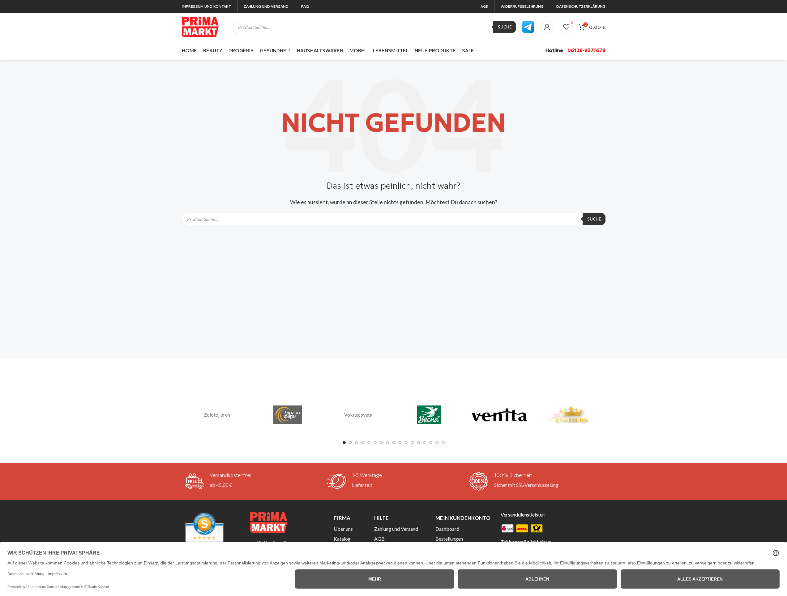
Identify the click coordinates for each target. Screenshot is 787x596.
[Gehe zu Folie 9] (393, 442)
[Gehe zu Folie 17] (443, 442)
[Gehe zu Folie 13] (418, 442)
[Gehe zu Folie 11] (406, 442)
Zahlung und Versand (396, 529)
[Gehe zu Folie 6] (375, 442)
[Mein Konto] (547, 27)
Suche (504, 26)
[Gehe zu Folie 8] (387, 442)
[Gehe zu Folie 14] (424, 442)
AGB (379, 539)
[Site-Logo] (200, 26)
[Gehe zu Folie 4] (362, 442)
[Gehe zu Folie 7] (381, 442)
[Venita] (499, 415)
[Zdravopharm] (287, 415)
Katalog (342, 539)
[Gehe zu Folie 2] (350, 442)
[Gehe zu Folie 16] (436, 442)
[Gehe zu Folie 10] (399, 442)
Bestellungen (449, 539)
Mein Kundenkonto (462, 518)
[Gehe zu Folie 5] (368, 442)
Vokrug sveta (358, 415)
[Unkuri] (570, 415)
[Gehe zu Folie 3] (356, 442)
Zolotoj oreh (217, 415)
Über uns (343, 529)
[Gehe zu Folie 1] (344, 442)
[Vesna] (428, 415)
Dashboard (447, 529)
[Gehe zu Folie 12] (412, 442)
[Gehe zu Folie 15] (430, 442)
